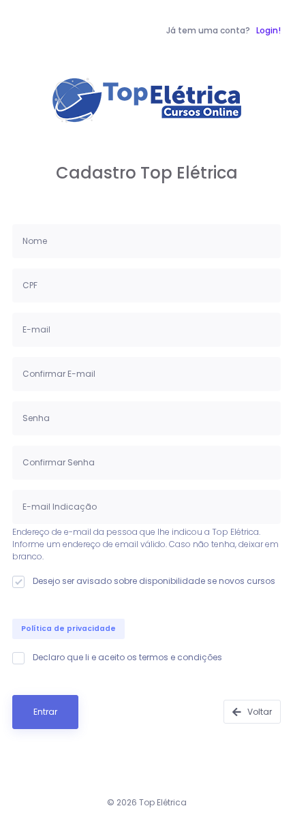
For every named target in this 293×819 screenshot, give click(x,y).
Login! (268, 30)
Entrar (45, 711)
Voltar (258, 711)
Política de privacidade (68, 628)
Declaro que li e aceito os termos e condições (127, 657)
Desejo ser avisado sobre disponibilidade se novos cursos (154, 581)
